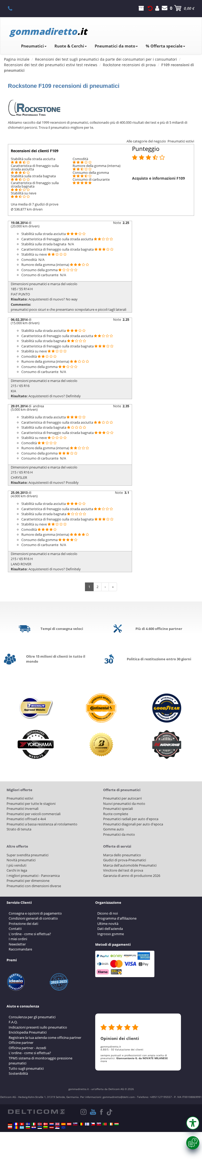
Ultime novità (107, 923)
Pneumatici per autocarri (122, 798)
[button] (192, 1123)
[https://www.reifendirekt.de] (10, 1124)
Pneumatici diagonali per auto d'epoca (133, 824)
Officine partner (21, 1042)
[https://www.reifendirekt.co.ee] (40, 1127)
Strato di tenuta (19, 829)
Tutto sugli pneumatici (26, 1068)
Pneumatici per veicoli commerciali (33, 813)
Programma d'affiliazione (117, 918)
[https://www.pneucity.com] (105, 1124)
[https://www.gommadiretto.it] (34, 1124)
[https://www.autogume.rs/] (57, 1127)
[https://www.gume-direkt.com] (75, 1124)
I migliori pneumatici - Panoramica (33, 875)
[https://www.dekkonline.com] (40, 1124)
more (103, 1061)
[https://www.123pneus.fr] (16, 1124)
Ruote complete (115, 813)
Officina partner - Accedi (27, 1047)
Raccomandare (20, 949)
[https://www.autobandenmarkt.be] (81, 1124)
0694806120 (13, 8)
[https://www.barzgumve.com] (28, 1127)
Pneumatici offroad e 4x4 (26, 818)
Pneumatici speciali (118, 808)
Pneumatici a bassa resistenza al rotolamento (42, 824)
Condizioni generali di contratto (33, 918)
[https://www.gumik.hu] (116, 1124)
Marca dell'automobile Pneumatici (129, 865)
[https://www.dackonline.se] (28, 1124)
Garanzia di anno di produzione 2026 (131, 875)
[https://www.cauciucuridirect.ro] (16, 1127)
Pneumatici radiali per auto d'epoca (130, 818)
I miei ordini (18, 938)
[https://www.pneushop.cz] (93, 1124)
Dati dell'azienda (110, 928)
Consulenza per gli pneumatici (32, 1017)
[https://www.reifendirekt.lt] (45, 1127)
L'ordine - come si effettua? (30, 933)
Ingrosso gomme (110, 933)
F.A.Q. (13, 1022)
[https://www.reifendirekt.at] (69, 1124)
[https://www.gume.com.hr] (34, 1127)
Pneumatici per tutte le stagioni (31, 803)
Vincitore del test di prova (123, 870)
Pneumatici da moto (115, 46)
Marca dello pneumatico (122, 855)
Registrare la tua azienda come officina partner (45, 1037)
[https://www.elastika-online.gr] (22, 1127)
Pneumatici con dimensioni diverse (34, 885)
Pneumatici (32, 46)
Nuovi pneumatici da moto (124, 803)
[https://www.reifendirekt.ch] (22, 1124)
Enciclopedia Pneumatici (28, 1032)
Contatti (15, 928)
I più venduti (16, 865)
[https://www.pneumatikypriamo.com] (99, 1124)
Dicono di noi (107, 913)
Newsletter (17, 944)
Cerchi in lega (17, 870)
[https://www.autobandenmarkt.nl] (51, 1124)
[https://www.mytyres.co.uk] (57, 1124)
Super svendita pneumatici (27, 855)
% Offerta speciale (164, 46)
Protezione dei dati (23, 923)
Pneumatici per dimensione (28, 880)
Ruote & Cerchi (69, 46)
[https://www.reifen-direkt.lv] (51, 1127)
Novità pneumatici (21, 860)
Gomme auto (113, 829)
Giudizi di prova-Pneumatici (124, 860)
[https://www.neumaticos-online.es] (63, 1124)
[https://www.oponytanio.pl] (10, 1127)
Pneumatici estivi (181, 141)
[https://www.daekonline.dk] (45, 1124)
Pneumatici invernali (22, 808)
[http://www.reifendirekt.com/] (63, 1127)
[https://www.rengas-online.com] (87, 1124)
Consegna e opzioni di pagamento (35, 913)
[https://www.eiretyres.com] (111, 1124)
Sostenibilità (18, 1073)
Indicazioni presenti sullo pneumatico (38, 1027)
